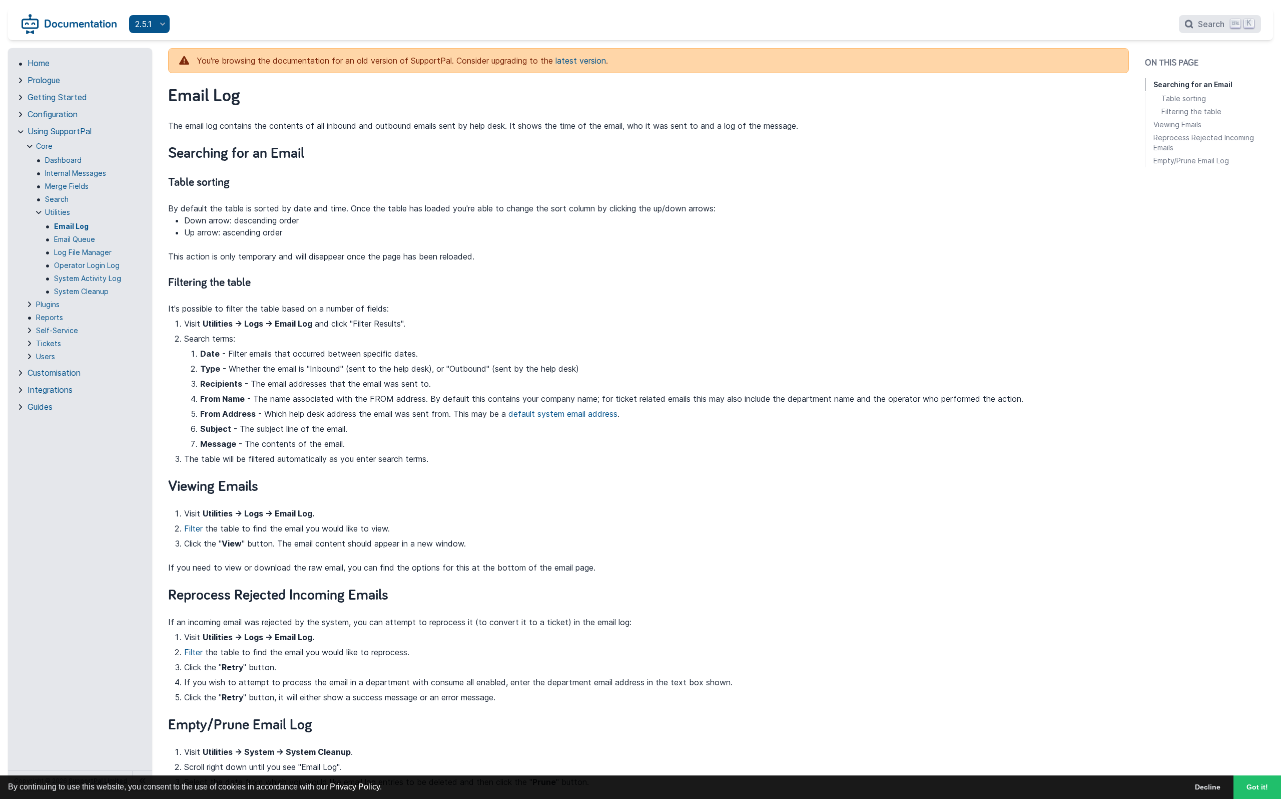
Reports (49, 317)
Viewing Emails (1177, 124)
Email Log (71, 226)
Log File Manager (83, 252)
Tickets (48, 343)
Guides (40, 407)
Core (44, 146)
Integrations (50, 390)
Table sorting (1183, 98)
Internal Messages (75, 173)
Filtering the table (1191, 111)
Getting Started (57, 97)
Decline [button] (1207, 787)
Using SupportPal (60, 131)
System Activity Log (87, 278)
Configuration (53, 114)
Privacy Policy (355, 786)
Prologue (44, 80)
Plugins (48, 304)
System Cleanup (81, 291)
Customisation (54, 373)
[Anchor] (314, 151)
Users (45, 356)
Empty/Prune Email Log (1191, 160)
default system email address (562, 414)
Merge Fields (67, 186)
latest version (580, 61)
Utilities (57, 212)
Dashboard (63, 160)
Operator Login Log (87, 265)
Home (39, 63)
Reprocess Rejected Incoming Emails (1203, 142)
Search (57, 199)
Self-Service (57, 330)
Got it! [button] (1257, 787)
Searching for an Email (1192, 84)
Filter (193, 528)
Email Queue (74, 239)
